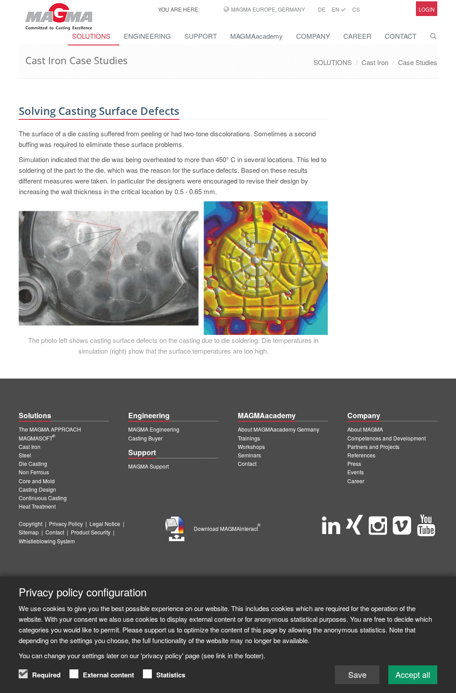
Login (427, 9)
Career (355, 481)
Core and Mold (37, 481)
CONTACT (400, 36)
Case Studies (417, 62)
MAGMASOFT (37, 438)
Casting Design (37, 489)
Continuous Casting (43, 497)
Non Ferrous (34, 472)
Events (355, 472)
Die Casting (33, 463)
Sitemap (29, 532)
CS (356, 9)
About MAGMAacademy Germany (278, 429)
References (361, 455)
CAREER (357, 36)
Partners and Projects (373, 446)
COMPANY (313, 36)
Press (354, 463)
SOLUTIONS (333, 62)
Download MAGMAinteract (227, 528)
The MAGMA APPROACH (50, 429)
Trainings (249, 438)
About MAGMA (365, 429)
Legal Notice (105, 523)
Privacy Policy (66, 523)
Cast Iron (375, 62)
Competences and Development (386, 438)
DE (322, 9)
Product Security (90, 532)
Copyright (30, 523)
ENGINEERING (147, 36)
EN (336, 9)
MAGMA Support (148, 466)
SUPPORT (200, 36)
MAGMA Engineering (153, 429)
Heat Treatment (37, 506)
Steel (25, 455)
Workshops (251, 446)
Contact (247, 463)
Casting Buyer (145, 438)
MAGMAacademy (256, 36)
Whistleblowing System (47, 541)
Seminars (249, 455)
